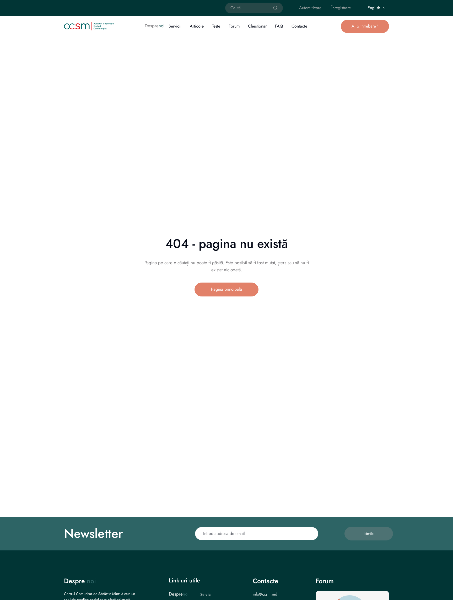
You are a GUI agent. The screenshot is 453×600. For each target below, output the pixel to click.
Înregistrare (341, 8)
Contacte (299, 26)
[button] (365, 26)
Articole (197, 26)
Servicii (175, 26)
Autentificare (310, 8)
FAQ (279, 26)
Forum (234, 26)
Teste (216, 26)
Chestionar (257, 26)
